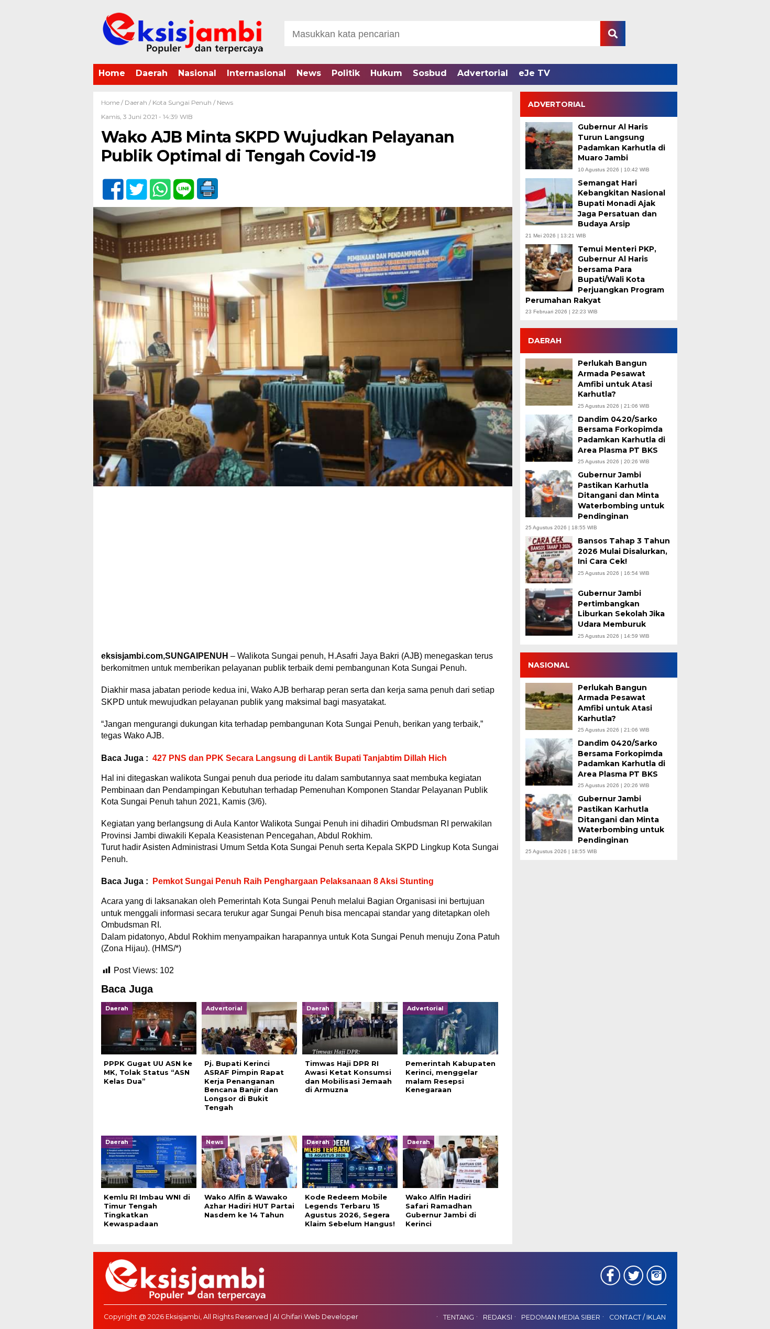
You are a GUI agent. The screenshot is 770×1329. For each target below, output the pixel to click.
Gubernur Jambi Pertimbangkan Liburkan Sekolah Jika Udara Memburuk (621, 609)
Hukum (386, 73)
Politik (346, 73)
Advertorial (482, 73)
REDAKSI (497, 1317)
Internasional (256, 73)
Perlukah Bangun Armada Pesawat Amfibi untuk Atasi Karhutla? (615, 378)
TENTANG (458, 1317)
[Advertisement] (302, 572)
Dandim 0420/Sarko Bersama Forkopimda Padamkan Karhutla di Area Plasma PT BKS (621, 435)
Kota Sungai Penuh (182, 102)
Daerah (152, 73)
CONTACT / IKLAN (637, 1317)
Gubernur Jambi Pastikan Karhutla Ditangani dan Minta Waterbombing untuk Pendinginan (621, 495)
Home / (113, 102)
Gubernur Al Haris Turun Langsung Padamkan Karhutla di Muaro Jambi (621, 142)
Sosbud (430, 73)
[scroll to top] (736, 1314)
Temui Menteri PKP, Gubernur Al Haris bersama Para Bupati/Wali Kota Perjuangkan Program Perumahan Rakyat (594, 274)
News (308, 73)
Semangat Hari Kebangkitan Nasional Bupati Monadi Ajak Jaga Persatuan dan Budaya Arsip (621, 203)
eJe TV (534, 73)
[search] (612, 33)
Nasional (197, 73)
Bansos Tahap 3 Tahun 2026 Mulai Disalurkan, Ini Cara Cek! (624, 551)
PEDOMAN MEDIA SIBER (560, 1317)
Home (111, 73)
